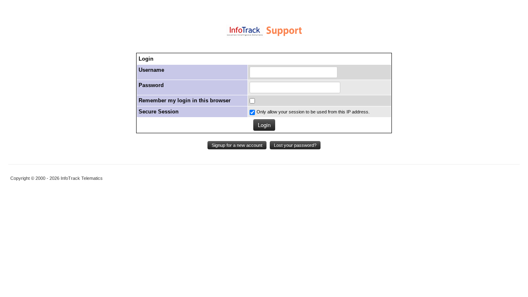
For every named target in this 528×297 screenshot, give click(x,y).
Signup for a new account (237, 145)
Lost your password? (295, 145)
